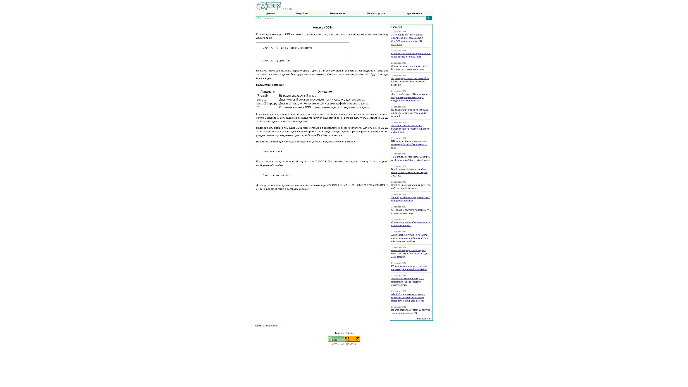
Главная (339, 333)
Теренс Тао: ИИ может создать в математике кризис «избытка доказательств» (407, 281)
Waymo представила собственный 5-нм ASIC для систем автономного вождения (410, 81)
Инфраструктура (376, 13)
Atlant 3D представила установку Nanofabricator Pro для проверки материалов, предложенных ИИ (408, 297)
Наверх (349, 333)
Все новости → (425, 318)
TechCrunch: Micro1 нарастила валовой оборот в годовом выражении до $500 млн (410, 128)
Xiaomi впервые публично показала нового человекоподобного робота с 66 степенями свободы (409, 238)
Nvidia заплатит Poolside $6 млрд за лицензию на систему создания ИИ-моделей (409, 113)
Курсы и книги (414, 13)
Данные (270, 13)
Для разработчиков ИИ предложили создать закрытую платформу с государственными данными (409, 97)
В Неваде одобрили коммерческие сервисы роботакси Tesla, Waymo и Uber (409, 144)
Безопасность (337, 13)
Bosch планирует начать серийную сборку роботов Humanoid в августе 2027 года (409, 172)
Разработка (302, 13)
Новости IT (396, 27)
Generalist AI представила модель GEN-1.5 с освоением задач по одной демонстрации (410, 253)
